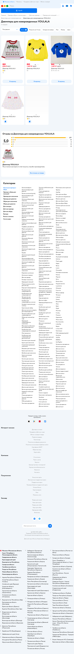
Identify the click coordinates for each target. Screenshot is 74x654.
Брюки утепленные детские (44, 381)
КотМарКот (59, 342)
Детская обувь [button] (7, 211)
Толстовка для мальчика (28, 361)
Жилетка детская (43, 352)
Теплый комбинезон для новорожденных (28, 314)
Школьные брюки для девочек (28, 231)
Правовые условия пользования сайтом (37, 533)
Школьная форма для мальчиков (27, 196)
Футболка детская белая (45, 370)
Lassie (57, 268)
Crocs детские (43, 402)
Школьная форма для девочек (27, 190)
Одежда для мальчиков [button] (10, 196)
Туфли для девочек (44, 286)
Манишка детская (60, 398)
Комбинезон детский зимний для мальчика (28, 368)
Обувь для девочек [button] (9, 204)
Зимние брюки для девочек (44, 279)
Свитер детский (43, 379)
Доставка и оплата (37, 429)
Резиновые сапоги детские (63, 187)
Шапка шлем (59, 379)
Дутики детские (60, 233)
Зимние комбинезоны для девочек (46, 188)
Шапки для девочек (61, 381)
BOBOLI (58, 340)
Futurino (58, 290)
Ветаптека (37, 512)
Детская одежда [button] (8, 209)
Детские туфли (43, 300)
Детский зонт (59, 406)
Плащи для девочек (44, 347)
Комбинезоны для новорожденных (27, 294)
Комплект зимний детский (46, 361)
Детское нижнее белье (62, 360)
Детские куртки (43, 318)
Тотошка (58, 295)
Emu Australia (59, 322)
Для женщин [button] (7, 206)
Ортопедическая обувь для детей (46, 389)
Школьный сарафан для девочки (28, 262)
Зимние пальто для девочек (27, 398)
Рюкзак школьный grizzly (28, 193)
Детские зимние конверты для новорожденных (29, 310)
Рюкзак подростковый (62, 371)
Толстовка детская (44, 349)
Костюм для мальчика (28, 359)
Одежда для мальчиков (28, 382)
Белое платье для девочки (46, 249)
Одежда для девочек (44, 206)
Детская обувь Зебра (61, 203)
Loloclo (58, 297)
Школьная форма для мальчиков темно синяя (28, 259)
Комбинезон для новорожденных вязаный (29, 330)
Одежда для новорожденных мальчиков (26, 322)
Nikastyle (58, 288)
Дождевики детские (44, 356)
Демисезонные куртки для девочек (46, 219)
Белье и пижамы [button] (8, 216)
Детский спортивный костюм (45, 323)
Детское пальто (43, 367)
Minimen (58, 310)
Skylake (24, 252)
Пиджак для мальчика (45, 372)
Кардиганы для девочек (45, 195)
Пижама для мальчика (28, 373)
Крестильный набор (27, 308)
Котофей (58, 254)
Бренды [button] (5, 214)
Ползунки (41, 321)
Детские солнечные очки (63, 396)
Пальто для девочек (44, 232)
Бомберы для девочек (45, 256)
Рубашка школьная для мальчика (28, 220)
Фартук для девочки (27, 229)
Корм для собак (37, 507)
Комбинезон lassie (44, 330)
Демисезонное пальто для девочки (46, 200)
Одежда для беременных (45, 302)
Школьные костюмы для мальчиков (28, 246)
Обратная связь (37, 449)
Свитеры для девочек (45, 217)
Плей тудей (59, 261)
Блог (37, 492)
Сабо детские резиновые (63, 242)
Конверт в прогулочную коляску (28, 305)
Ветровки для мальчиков (28, 348)
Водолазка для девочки (45, 282)
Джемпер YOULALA (11, 164)
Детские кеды (60, 252)
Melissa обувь (59, 237)
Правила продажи (37, 437)
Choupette (59, 270)
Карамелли (59, 317)
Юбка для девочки (27, 401)
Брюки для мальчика (27, 351)
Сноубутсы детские (44, 387)
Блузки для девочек (44, 263)
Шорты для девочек (44, 238)
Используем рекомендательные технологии (37, 535)
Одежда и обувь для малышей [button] (9, 193)
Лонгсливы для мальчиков (29, 385)
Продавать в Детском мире (37, 432)
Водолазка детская (44, 354)
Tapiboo (58, 190)
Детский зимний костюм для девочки (46, 244)
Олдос (57, 263)
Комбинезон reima (44, 316)
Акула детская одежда (62, 257)
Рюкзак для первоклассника (60, 376)
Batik (57, 306)
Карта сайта (37, 452)
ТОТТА (58, 337)
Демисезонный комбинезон (43, 310)
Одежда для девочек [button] (9, 199)
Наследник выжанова (62, 272)
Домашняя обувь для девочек (44, 295)
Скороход (58, 227)
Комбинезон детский (45, 307)
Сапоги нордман (43, 393)
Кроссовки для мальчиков (46, 284)
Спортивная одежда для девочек (45, 229)
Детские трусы (60, 362)
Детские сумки (60, 386)
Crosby (58, 313)
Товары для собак (37, 505)
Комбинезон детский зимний (45, 313)
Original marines (60, 283)
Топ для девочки (60, 364)
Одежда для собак (37, 510)
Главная (3, 15)
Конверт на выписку (27, 279)
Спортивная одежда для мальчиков (28, 345)
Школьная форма (26, 187)
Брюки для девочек (44, 252)
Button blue (59, 281)
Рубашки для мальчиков (28, 363)
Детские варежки (61, 369)
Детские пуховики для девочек (45, 223)
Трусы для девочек (61, 351)
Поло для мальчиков (27, 365)
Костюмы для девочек (45, 258)
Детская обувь (43, 384)
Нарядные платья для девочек (27, 392)
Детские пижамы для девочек (44, 213)
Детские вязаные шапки (62, 394)
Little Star (58, 324)
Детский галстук (60, 388)
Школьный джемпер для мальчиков (28, 270)
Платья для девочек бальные (44, 191)
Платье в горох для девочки (44, 275)
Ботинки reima (60, 220)
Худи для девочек (43, 261)
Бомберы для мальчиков (28, 376)
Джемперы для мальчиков (29, 380)
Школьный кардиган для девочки (28, 249)
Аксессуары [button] (7, 219)
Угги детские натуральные (63, 196)
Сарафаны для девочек (28, 226)
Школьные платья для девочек (28, 216)
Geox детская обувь (61, 194)
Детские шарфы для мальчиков (61, 391)
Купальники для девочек (62, 344)
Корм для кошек (37, 502)
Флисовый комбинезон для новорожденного (28, 326)
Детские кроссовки (44, 404)
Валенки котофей (61, 218)
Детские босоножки (61, 222)
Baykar (57, 326)
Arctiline (58, 335)
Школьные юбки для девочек (27, 209)
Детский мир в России (30, 539)
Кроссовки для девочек (45, 288)
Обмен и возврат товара (37, 434)
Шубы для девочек (44, 211)
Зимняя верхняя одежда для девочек (45, 235)
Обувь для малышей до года (28, 318)
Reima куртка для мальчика (29, 389)
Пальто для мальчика (27, 371)
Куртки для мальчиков (28, 342)
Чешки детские (43, 399)
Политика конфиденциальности (37, 442)
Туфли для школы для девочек (27, 235)
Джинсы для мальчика (28, 387)
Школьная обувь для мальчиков (27, 239)
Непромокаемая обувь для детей (63, 244)
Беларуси (47, 539)
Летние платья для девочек (46, 254)
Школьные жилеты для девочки (28, 266)
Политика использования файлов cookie (37, 444)
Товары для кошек (37, 500)
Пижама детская (60, 353)
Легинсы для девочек (45, 208)
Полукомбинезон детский (46, 337)
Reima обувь (59, 216)
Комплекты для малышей (28, 340)
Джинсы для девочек (44, 247)
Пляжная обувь (60, 250)
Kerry (57, 279)
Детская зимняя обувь (62, 235)
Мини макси (59, 319)
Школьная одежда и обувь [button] (9, 188)
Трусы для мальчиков (61, 358)
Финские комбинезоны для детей (45, 340)
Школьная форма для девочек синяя (27, 213)
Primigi (58, 208)
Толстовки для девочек (28, 403)
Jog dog (58, 192)
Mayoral (58, 277)
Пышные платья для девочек (44, 203)
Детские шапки (60, 373)
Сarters (58, 299)
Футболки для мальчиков (29, 353)
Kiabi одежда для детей (62, 333)
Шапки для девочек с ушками (62, 401)
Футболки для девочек (45, 197)
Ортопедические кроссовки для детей (61, 210)
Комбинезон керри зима (45, 358)
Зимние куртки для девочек (44, 240)
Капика (58, 274)
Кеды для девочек (43, 298)
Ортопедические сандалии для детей (61, 230)
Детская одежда (34, 15)
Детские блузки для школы (29, 203)
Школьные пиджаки (27, 275)
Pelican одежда (60, 292)
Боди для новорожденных (29, 287)
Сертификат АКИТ (37, 447)
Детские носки (60, 349)
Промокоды (37, 439)
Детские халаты (60, 355)
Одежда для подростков (45, 332)
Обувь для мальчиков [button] (10, 201)
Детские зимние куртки (45, 365)
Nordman (41, 397)
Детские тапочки (43, 406)
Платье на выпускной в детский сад (28, 284)
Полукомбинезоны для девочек (45, 268)
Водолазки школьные (28, 273)
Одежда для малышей (49, 15)
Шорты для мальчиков (28, 378)
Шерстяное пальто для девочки (45, 271)
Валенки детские (60, 199)
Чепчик (58, 366)
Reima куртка (42, 345)
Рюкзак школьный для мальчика (28, 205)
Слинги (41, 305)
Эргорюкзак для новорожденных (26, 297)
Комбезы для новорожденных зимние (28, 301)
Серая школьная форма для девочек (29, 223)
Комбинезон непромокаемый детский (46, 327)
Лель (57, 304)
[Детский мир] (4, 6)
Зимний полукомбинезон (46, 374)
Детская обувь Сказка (62, 201)
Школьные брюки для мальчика (28, 200)
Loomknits (59, 286)
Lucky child (59, 328)
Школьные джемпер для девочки (28, 255)
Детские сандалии (61, 213)
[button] (19, 10)
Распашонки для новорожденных (26, 290)
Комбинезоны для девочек (46, 226)
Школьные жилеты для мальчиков (28, 242)
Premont (58, 315)
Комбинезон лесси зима (45, 343)
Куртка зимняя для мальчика (27, 355)
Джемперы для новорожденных (11, 18)
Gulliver (58, 259)
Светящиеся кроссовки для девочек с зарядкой (45, 291)
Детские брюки (43, 376)
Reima (57, 265)
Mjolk (57, 308)
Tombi (57, 225)
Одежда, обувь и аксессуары (17, 15)
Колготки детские (61, 346)
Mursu (57, 248)
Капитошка (59, 331)
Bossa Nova (59, 301)
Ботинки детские (60, 239)
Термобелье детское (44, 363)
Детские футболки (44, 335)
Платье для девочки (27, 395)
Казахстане (40, 539)
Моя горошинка (26, 333)
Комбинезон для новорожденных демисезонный (26, 337)
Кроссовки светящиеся (45, 395)
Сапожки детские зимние (63, 205)
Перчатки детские (61, 384)
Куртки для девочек (44, 265)
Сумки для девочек (61, 404)
